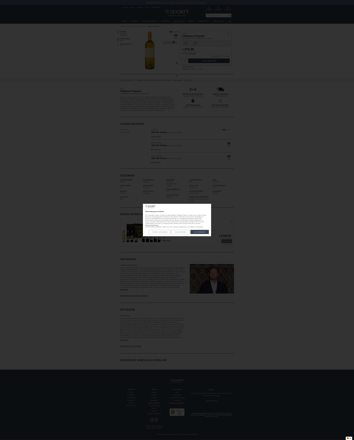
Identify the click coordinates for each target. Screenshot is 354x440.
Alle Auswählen (199, 232)
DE (350, 438)
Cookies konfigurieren (160, 232)
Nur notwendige (180, 232)
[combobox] (349, 438)
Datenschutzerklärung (151, 225)
